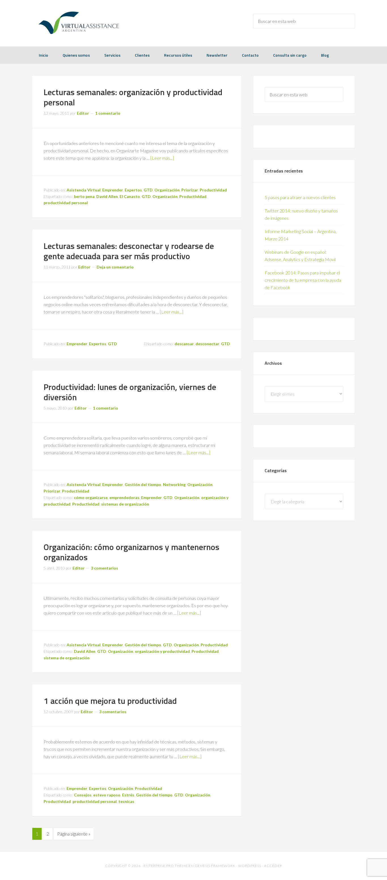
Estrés (128, 794)
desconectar (207, 343)
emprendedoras (124, 497)
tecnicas (126, 801)
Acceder (273, 866)
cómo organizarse (91, 497)
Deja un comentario (115, 267)
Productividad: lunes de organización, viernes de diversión (130, 392)
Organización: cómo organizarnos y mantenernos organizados (131, 552)
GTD (148, 189)
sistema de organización (67, 657)
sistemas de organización (125, 504)
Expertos (133, 189)
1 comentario (107, 113)
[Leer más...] (162, 158)
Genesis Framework (215, 866)
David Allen (107, 196)
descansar (184, 343)
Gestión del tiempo (143, 484)
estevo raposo (106, 794)
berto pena (84, 196)
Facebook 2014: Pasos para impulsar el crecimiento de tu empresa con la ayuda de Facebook (303, 280)
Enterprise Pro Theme (166, 866)
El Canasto (130, 196)
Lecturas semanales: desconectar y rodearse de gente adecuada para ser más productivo (129, 251)
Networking (174, 484)
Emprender (112, 189)
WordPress (249, 866)
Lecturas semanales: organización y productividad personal (133, 97)
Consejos (83, 794)
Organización (167, 189)
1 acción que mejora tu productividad (110, 700)
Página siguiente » (73, 833)
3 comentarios (104, 568)
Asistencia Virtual (84, 189)
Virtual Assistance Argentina (77, 22)
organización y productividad (162, 651)
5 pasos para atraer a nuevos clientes (300, 197)
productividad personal (66, 202)
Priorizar (189, 189)
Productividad (213, 189)
